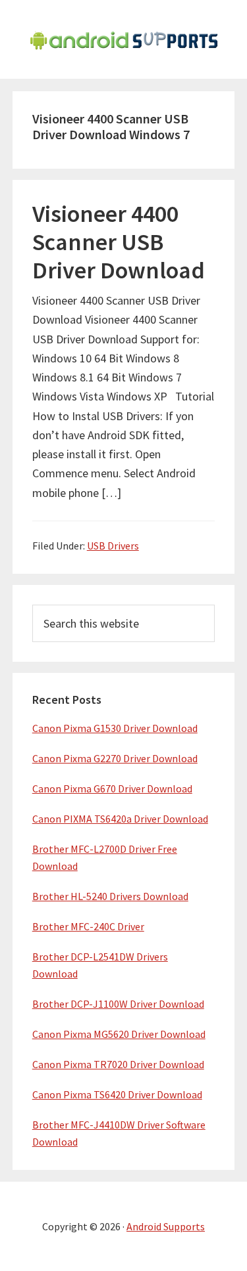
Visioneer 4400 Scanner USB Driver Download (118, 242)
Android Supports (165, 1226)
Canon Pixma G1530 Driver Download (115, 728)
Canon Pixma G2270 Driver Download (115, 758)
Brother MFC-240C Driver (88, 926)
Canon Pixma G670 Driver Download (112, 788)
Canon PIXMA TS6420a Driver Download (120, 818)
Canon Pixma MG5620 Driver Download (119, 1034)
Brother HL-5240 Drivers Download (110, 896)
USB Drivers (113, 545)
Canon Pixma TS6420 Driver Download (117, 1094)
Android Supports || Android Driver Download (124, 39)
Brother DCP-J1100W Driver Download (118, 1003)
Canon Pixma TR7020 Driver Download (118, 1064)
